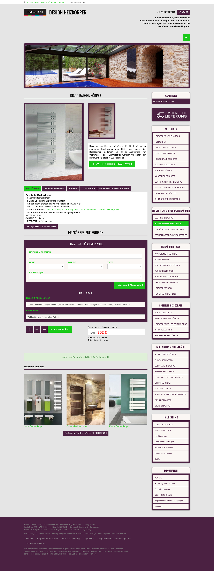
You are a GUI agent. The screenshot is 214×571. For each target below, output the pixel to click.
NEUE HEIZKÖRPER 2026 (165, 294)
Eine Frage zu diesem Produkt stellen (40, 226)
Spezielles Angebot (162, 489)
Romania (80, 533)
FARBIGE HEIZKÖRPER (164, 371)
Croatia (41, 533)
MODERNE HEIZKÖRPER (165, 176)
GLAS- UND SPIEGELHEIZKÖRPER (169, 377)
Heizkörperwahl (161, 436)
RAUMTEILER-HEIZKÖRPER (166, 335)
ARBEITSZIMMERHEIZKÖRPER (167, 276)
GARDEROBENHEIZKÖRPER (166, 282)
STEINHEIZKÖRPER (163, 405)
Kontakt (29, 538)
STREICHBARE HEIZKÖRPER (167, 318)
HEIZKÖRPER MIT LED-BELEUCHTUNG (171, 324)
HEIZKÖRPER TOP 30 (163, 288)
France (47, 533)
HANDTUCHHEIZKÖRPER (165, 147)
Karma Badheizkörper (119, 426)
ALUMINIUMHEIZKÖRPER (165, 354)
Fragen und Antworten (163, 453)
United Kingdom (103, 533)
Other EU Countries (118, 533)
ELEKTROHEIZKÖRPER (164, 217)
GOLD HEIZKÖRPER (163, 383)
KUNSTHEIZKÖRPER (163, 312)
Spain (86, 533)
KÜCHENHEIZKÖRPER (164, 271)
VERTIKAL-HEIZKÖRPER (165, 164)
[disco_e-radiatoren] (101, 120)
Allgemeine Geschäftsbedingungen (169, 500)
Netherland (71, 533)
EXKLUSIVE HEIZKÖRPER (165, 193)
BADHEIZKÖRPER (162, 259)
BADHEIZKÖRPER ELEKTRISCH (53, 2)
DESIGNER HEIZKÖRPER (165, 153)
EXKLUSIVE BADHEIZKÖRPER (167, 199)
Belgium (33, 533)
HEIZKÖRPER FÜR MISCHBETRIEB (169, 229)
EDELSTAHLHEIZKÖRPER (165, 365)
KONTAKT (183, 12)
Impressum (159, 506)
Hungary (62, 533)
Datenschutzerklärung (163, 494)
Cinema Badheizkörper (77, 426)
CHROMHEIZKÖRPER (164, 360)
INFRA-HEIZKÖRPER (163, 329)
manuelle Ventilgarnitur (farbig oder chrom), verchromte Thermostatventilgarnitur (83, 209)
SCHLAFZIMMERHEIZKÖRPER (167, 265)
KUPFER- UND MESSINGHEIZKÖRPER (170, 394)
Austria (27, 533)
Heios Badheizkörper (33, 426)
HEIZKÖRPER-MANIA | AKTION (167, 136)
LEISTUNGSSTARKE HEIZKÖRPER (169, 182)
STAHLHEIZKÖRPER (163, 400)
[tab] (32, 188)
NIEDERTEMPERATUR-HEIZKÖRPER (170, 187)
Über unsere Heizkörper (164, 441)
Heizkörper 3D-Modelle (164, 447)
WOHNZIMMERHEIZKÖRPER (166, 254)
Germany (54, 533)
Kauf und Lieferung (71, 538)
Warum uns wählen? (163, 430)
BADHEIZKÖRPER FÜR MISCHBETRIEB (171, 235)
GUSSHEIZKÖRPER (163, 388)
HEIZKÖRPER (32, 2)
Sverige (93, 533)
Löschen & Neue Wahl (130, 285)
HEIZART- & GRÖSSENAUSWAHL (112, 164)
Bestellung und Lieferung (165, 483)
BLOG (157, 459)
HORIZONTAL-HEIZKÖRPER (166, 159)
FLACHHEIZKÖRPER (163, 170)
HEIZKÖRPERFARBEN (164, 424)
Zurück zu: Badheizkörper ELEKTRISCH (86, 433)
